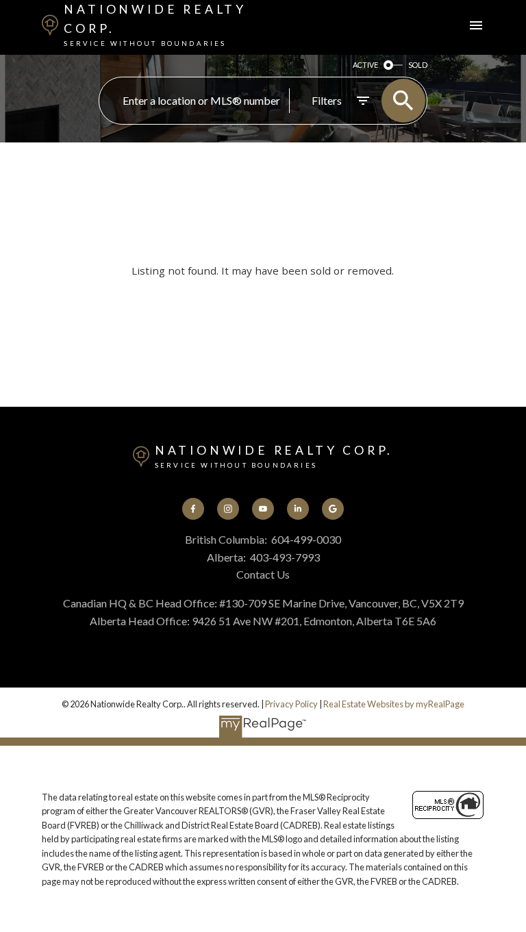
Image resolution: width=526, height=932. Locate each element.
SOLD (417, 64)
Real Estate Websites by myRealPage (393, 703)
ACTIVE (365, 64)
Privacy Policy (291, 703)
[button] (193, 509)
